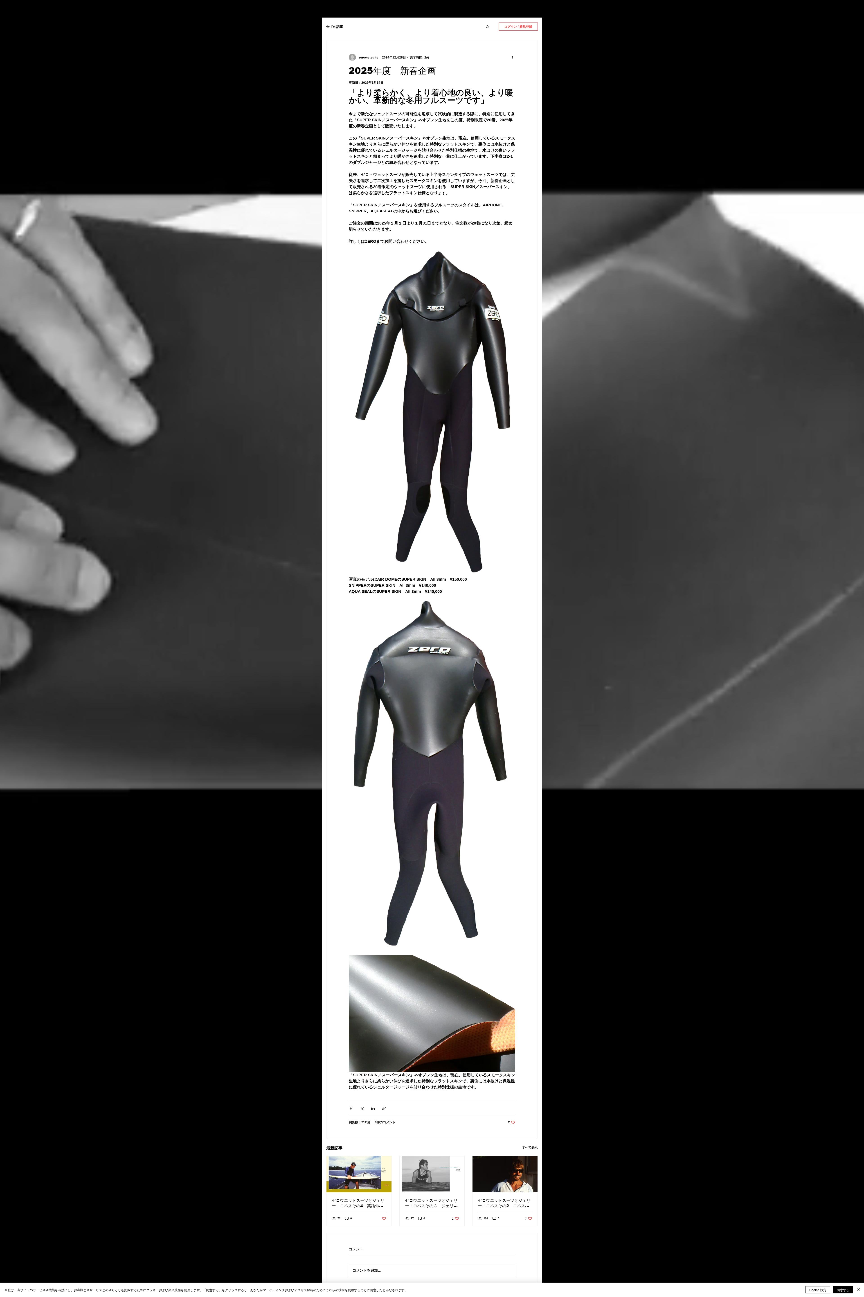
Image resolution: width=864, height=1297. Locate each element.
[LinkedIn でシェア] (373, 1108)
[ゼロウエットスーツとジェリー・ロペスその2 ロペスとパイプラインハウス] (505, 1174)
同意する (843, 1290)
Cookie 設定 (817, 1290)
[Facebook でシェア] (351, 1108)
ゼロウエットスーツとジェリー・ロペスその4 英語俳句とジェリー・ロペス (358, 1203)
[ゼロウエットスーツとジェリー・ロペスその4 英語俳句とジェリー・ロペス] (359, 1174)
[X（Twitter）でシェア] (362, 1108)
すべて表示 (530, 1147)
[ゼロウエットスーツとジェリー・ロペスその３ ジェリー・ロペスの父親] (432, 1174)
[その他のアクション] (512, 57)
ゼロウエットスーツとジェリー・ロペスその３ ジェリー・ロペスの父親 (431, 1203)
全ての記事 (334, 27)
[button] (487, 26)
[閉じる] (858, 1289)
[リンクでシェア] (384, 1108)
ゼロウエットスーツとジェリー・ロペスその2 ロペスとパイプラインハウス (504, 1203)
